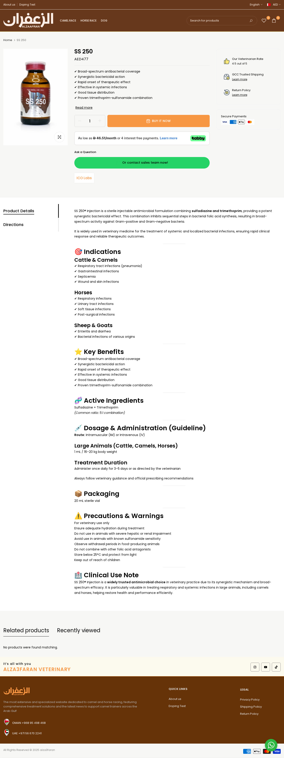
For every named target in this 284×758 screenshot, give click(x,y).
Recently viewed (78, 630)
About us (9, 4)
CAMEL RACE (68, 20)
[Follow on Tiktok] (276, 667)
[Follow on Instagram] (254, 667)
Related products (26, 630)
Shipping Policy (251, 707)
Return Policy (249, 714)
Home (7, 40)
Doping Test (27, 4)
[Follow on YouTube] (265, 667)
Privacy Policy (250, 699)
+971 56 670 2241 (30, 733)
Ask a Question (85, 152)
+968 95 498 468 (34, 723)
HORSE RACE (89, 20)
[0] (263, 20)
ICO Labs (84, 178)
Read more (84, 108)
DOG (104, 20)
